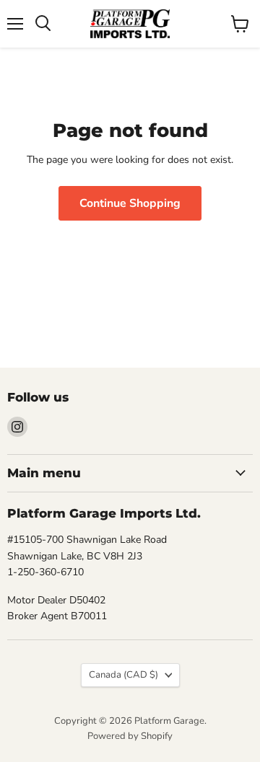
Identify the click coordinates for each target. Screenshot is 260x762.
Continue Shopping (130, 203)
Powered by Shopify (130, 736)
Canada (123, 674)
